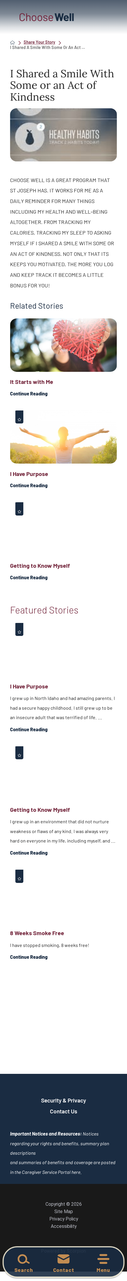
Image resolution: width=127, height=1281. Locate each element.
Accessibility (63, 1226)
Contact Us (63, 1111)
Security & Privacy (63, 1100)
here (75, 1172)
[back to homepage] (12, 42)
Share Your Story (39, 42)
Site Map (63, 1211)
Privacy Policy (63, 1219)
